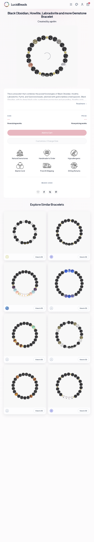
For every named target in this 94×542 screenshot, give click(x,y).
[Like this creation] (38, 192)
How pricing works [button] (79, 123)
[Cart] (87, 4)
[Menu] (71, 4)
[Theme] (76, 4)
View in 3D (39, 257)
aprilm (53, 21)
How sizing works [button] (14, 123)
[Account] (82, 4)
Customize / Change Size (47, 141)
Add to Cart (47, 132)
